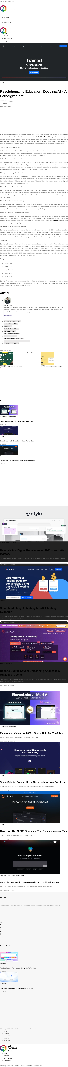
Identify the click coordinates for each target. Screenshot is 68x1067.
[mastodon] (0, 934)
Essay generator (9, 331)
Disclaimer (6, 1038)
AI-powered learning (10, 323)
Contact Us (7, 1040)
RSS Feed (6, 1033)
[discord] (1, 922)
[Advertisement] (34, 120)
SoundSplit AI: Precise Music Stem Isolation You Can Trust (17, 441)
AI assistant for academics (12, 321)
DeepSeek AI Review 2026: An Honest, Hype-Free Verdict (16, 988)
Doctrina (56, 220)
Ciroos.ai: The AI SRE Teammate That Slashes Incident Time (17, 460)
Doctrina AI (41, 137)
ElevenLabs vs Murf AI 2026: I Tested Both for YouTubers (16, 421)
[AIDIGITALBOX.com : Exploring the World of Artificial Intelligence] (9, 28)
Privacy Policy (7, 1035)
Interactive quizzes (10, 336)
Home (5, 1031)
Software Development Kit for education (16, 341)
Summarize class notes (11, 343)
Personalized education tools (13, 338)
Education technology (11, 328)
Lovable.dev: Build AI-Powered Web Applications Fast (30, 882)
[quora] (0, 929)
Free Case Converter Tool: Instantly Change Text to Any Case (18, 968)
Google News (7, 1060)
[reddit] (0, 927)
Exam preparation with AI (11, 333)
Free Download (8, 1058)
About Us (6, 1055)
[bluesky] (0, 931)
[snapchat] (1, 925)
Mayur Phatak (8, 305)
